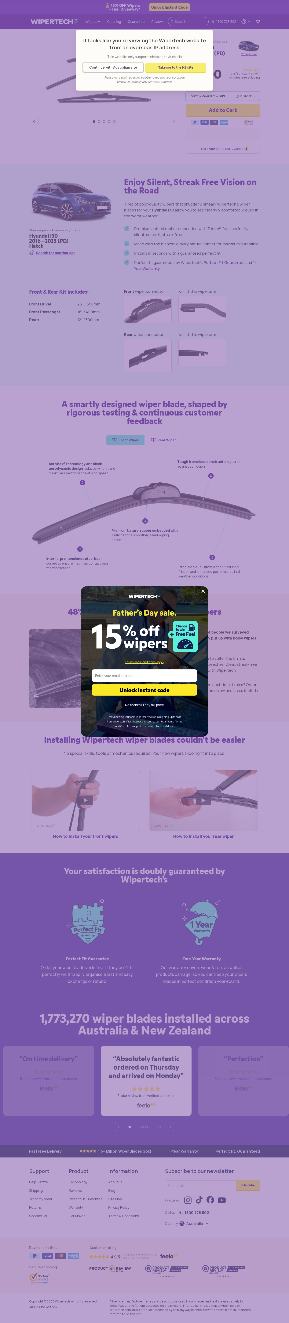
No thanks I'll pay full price (144, 705)
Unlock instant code (144, 690)
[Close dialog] (203, 591)
